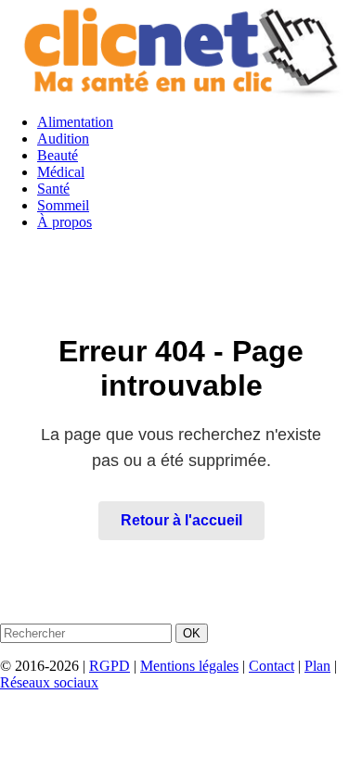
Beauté (57, 155)
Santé (53, 188)
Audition (63, 138)
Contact (271, 666)
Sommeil (63, 205)
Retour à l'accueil (181, 520)
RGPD (109, 666)
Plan (317, 666)
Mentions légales (189, 666)
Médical (60, 172)
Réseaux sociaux (49, 682)
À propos (64, 222)
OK (191, 633)
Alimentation (75, 122)
